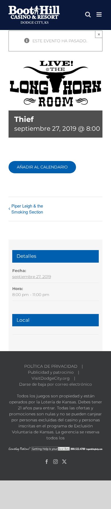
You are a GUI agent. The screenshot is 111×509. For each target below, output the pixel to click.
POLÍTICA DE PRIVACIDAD (50, 366)
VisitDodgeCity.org (51, 378)
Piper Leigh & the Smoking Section (27, 209)
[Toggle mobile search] (88, 14)
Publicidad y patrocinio (51, 372)
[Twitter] (64, 461)
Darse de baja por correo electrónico (55, 384)
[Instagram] (55, 461)
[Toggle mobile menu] (99, 14)
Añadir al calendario (42, 167)
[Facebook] (46, 461)
